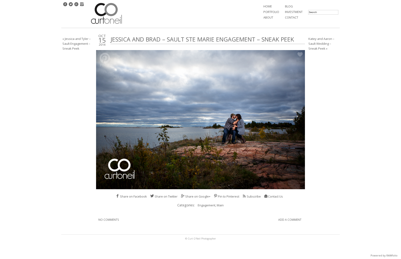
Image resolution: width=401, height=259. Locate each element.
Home (267, 6)
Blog (289, 6)
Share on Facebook (133, 196)
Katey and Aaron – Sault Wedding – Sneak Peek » (321, 44)
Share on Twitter (166, 196)
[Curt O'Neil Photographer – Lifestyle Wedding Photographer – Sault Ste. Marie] (106, 24)
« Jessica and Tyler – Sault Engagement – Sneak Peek (76, 44)
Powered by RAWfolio (384, 255)
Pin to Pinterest (228, 196)
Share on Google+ (197, 196)
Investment (294, 12)
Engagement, (207, 205)
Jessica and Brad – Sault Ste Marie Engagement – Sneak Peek (202, 39)
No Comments (108, 220)
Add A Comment (289, 220)
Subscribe (254, 196)
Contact (291, 17)
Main (220, 205)
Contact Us (275, 196)
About (268, 17)
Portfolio (271, 12)
